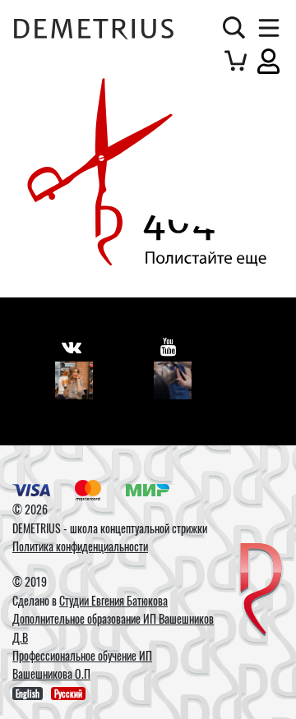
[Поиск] (233, 28)
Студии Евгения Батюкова (113, 600)
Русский (68, 693)
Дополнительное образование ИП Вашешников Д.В (113, 627)
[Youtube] (173, 380)
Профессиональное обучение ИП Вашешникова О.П (82, 664)
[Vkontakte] (74, 380)
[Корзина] (235, 60)
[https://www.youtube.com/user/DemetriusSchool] (168, 346)
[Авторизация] (268, 60)
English (27, 693)
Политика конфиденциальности (80, 546)
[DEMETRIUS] (261, 591)
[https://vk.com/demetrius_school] (71, 346)
